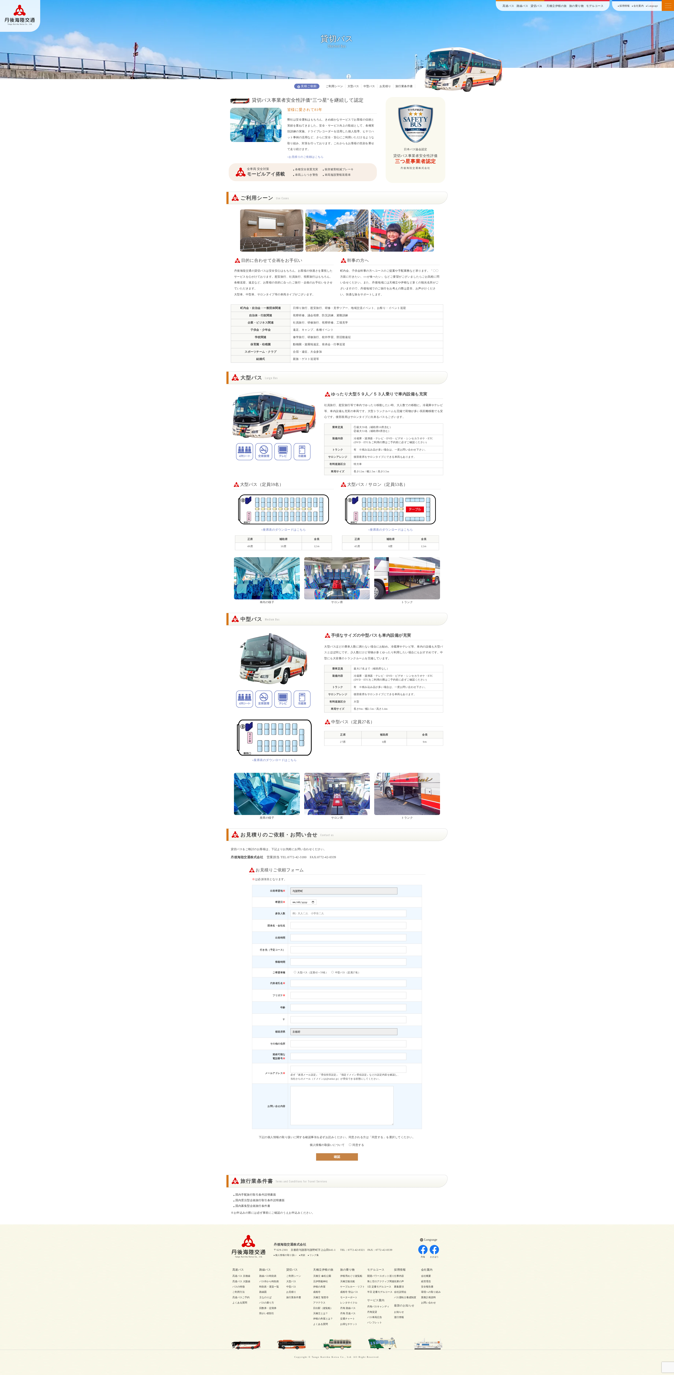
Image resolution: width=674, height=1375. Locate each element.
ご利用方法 (238, 1292)
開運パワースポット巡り (377, 1276)
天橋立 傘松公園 (322, 1276)
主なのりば (265, 1297)
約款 (303, 1255)
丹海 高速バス (348, 1313)
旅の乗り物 (576, 5)
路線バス (522, 5)
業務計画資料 (428, 1297)
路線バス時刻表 (267, 1276)
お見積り (385, 86)
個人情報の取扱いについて (327, 1144)
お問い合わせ (428, 1302)
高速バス (508, 5)
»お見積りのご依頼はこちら (305, 156)
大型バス (353, 86)
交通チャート (347, 1318)
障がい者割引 (266, 1313)
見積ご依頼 (309, 86)
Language (652, 6)
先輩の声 (399, 1281)
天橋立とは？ (320, 1313)
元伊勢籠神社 (320, 1281)
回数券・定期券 (267, 1308)
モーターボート (348, 1297)
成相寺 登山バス (349, 1292)
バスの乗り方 (266, 1302)
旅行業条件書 (404, 86)
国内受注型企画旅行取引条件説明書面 (260, 1200)
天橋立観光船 (347, 1281)
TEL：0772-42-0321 (352, 1249)
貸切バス (536, 5)
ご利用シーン (334, 86)
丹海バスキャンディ (377, 1306)
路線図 (263, 1292)
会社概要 (426, 1276)
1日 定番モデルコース (377, 1286)
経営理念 (426, 1281)
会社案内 (638, 6)
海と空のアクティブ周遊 (377, 1281)
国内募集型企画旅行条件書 (252, 1205)
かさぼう (434, 1257)
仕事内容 (399, 1276)
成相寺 (317, 1292)
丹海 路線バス (348, 1308)
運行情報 (399, 1317)
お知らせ (399, 1312)
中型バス (369, 86)
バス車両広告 (374, 1317)
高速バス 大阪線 (241, 1281)
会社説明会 (400, 1292)
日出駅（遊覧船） (323, 1308)
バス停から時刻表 (269, 1281)
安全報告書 (427, 1286)
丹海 (423, 1257)
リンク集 (314, 1255)
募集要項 (399, 1286)
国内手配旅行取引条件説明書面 (255, 1194)
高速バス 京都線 (241, 1276)
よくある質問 (239, 1302)
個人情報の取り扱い (286, 1255)
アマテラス (319, 1302)
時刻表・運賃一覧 (269, 1286)
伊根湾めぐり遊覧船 (350, 1276)
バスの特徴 (238, 1286)
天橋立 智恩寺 (321, 1297)
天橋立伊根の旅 (556, 5)
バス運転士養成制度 (404, 1297)
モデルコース (594, 5)
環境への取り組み (431, 1292)
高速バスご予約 (241, 1297)
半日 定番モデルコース (377, 1292)
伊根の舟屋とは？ (323, 1318)
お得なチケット (348, 1324)
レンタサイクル (348, 1302)
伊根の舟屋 (319, 1286)
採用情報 (624, 6)
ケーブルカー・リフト (350, 1286)
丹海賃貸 (372, 1312)
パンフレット (374, 1322)
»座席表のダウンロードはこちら (283, 529)
